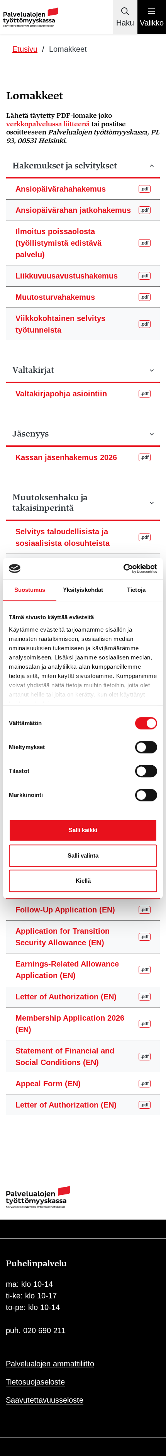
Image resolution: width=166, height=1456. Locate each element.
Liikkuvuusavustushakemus (82, 276)
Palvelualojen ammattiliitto (50, 1363)
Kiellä (83, 880)
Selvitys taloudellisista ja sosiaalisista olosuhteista (82, 537)
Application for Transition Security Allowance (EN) (82, 937)
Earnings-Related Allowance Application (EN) (82, 970)
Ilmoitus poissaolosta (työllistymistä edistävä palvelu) (82, 243)
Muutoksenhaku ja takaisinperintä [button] (50, 503)
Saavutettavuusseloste (44, 1400)
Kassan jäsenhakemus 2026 (82, 457)
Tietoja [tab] (136, 589)
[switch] (146, 747)
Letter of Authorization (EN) (82, 996)
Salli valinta (83, 855)
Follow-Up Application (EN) (82, 910)
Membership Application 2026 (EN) (82, 1024)
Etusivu (24, 49)
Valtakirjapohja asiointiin (82, 393)
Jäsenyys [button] (30, 434)
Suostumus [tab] (30, 589)
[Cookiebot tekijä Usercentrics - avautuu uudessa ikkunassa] (123, 569)
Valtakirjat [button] (33, 370)
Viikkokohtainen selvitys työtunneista (82, 324)
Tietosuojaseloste (35, 1382)
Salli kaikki (83, 830)
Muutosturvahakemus (82, 297)
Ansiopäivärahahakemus (82, 189)
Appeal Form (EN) (82, 1083)
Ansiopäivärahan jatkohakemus (82, 210)
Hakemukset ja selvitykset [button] (64, 166)
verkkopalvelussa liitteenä (48, 124)
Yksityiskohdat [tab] (83, 589)
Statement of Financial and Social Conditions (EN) (82, 1057)
